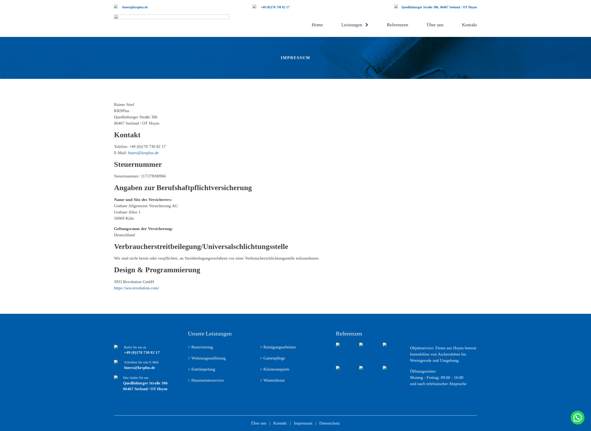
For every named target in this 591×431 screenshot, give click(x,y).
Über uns (435, 24)
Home (317, 24)
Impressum (303, 423)
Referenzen (397, 24)
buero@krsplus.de (143, 152)
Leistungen (351, 24)
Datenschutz (329, 423)
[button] (578, 418)
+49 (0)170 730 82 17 (142, 352)
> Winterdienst (272, 380)
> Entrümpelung (201, 369)
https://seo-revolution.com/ (136, 288)
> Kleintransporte (274, 369)
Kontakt (469, 24)
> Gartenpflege (272, 358)
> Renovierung (200, 347)
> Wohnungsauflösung (207, 358)
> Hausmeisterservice (206, 380)
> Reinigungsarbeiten (278, 347)
